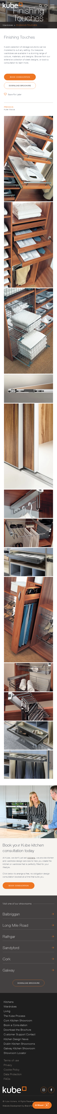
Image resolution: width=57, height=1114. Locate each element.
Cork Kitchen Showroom (18, 1020)
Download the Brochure (17, 1029)
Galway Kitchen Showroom (19, 1048)
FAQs (7, 1078)
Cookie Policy (11, 1069)
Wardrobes (8, 25)
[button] (42, 1105)
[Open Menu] (52, 6)
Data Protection (13, 1074)
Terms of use (11, 1060)
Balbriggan (11, 914)
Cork (6, 959)
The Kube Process (14, 1015)
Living (7, 1011)
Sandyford (11, 948)
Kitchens (9, 1001)
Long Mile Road (15, 925)
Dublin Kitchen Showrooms (19, 1043)
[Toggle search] (40, 6)
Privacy (8, 1064)
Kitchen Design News (16, 1039)
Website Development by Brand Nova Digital (22, 1106)
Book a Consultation (15, 1025)
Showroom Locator (15, 1052)
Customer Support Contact (19, 1034)
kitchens (31, 858)
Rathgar (9, 936)
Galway (8, 970)
